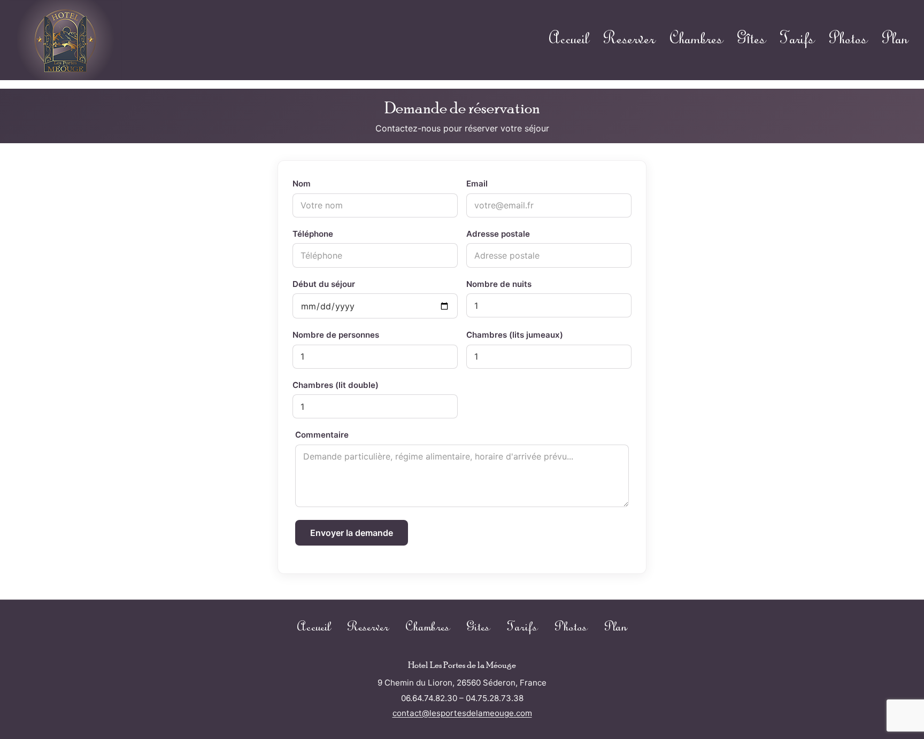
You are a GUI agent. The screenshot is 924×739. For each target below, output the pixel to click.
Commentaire (322, 435)
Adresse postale (498, 234)
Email (477, 183)
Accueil (569, 39)
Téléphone (312, 234)
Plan (895, 39)
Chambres (696, 39)
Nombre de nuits (499, 284)
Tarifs (797, 39)
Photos (848, 39)
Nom (301, 183)
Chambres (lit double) (335, 385)
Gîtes (751, 39)
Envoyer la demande (351, 532)
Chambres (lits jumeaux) (514, 335)
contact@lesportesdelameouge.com (462, 713)
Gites (478, 627)
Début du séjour (323, 284)
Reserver (629, 39)
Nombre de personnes (335, 335)
